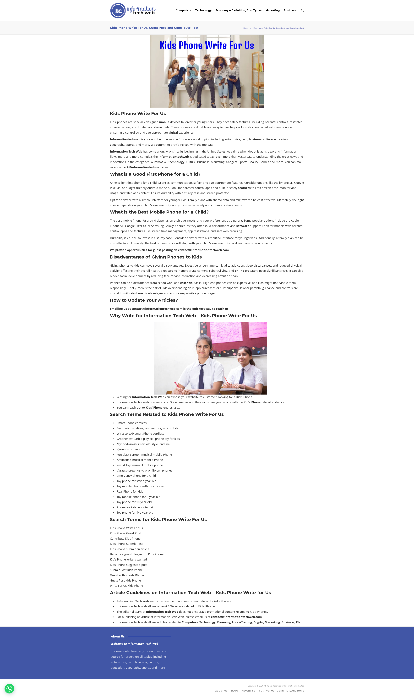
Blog (234, 690)
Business (290, 10)
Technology (203, 10)
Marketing (273, 10)
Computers (183, 10)
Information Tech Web (294, 685)
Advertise (248, 690)
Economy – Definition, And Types (239, 10)
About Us (221, 690)
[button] (9, 688)
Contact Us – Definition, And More (281, 690)
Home (245, 28)
